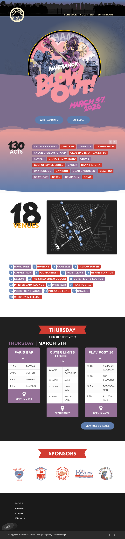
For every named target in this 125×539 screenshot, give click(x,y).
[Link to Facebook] (109, 534)
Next (115, 142)
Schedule (19, 508)
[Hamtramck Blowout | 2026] (17, 14)
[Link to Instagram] (114, 534)
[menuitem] (70, 14)
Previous (110, 142)
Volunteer (19, 513)
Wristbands (20, 518)
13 (62, 203)
